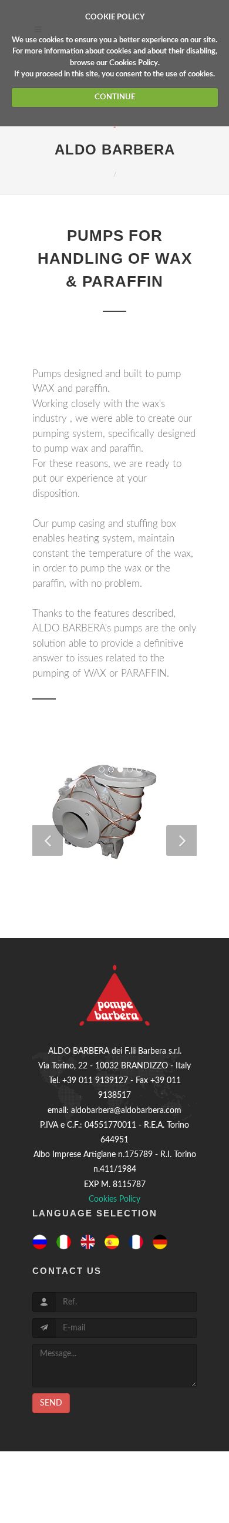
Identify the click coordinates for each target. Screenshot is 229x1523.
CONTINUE (115, 97)
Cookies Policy (133, 63)
